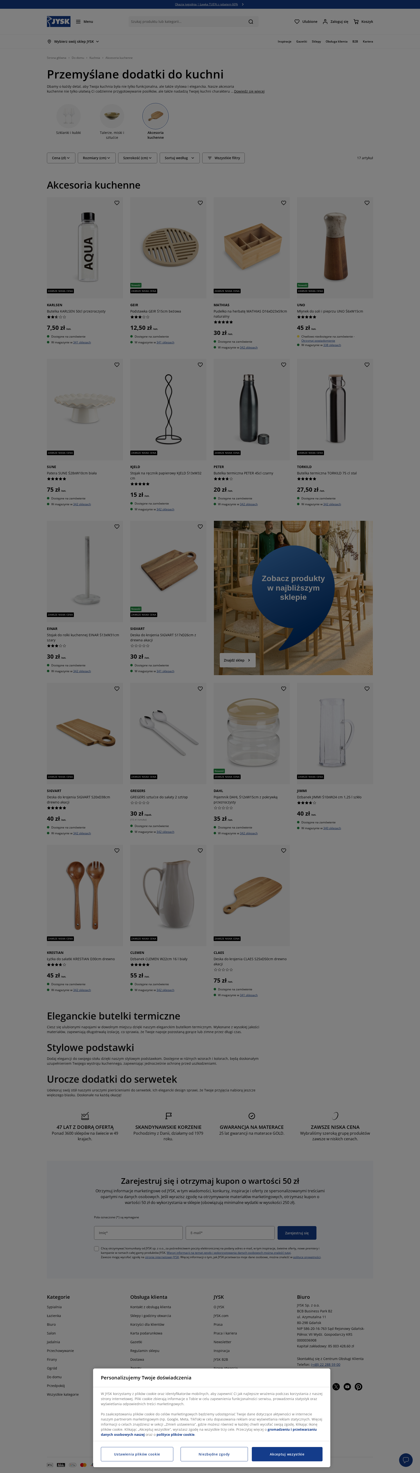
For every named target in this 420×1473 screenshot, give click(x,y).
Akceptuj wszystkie (287, 1454)
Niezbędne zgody (214, 1454)
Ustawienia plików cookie (137, 1454)
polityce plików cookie (175, 1434)
